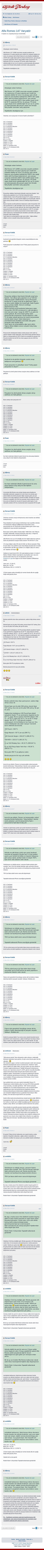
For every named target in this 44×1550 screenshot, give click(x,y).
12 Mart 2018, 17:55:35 (10, 45)
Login (32, 84)
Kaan (7, 154)
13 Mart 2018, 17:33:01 (8, 475)
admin (7, 613)
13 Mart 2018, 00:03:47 (8, 79)
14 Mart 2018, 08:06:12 (8, 1130)
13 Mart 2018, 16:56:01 (8, 350)
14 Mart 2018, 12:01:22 (8, 1208)
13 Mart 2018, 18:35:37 (8, 844)
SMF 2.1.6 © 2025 (17, 1543)
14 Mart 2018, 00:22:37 (8, 1053)
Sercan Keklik (10, 77)
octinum (8, 1051)
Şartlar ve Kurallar (20, 1539)
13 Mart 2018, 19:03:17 (8, 919)
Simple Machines (27, 1543)
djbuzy (7, 42)
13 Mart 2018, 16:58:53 (8, 441)
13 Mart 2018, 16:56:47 (8, 384)
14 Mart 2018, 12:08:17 (8, 1340)
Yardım (13, 1539)
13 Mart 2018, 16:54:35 (8, 287)
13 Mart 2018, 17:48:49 (8, 615)
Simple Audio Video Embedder (22, 1545)
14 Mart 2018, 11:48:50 (8, 1159)
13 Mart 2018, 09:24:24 (8, 157)
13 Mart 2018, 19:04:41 (8, 960)
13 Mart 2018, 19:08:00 (8, 1020)
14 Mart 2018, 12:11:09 (8, 1424)
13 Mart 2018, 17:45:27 (8, 514)
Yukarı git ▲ (29, 1539)
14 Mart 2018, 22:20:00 (8, 1473)
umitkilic (8, 1156)
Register (27, 84)
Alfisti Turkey (22, 1540)
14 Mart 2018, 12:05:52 (8, 1291)
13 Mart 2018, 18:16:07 (8, 809)
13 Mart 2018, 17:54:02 (8, 692)
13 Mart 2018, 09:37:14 (8, 235)
